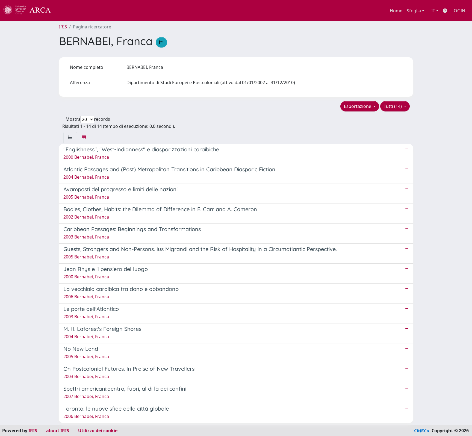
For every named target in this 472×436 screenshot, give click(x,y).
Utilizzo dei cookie (97, 431)
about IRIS (57, 431)
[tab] (70, 137)
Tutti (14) (393, 106)
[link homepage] (30, 10)
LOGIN (458, 11)
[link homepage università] (65, 10)
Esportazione (358, 106)
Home (396, 11)
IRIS (63, 27)
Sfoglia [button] (414, 11)
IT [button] (433, 11)
